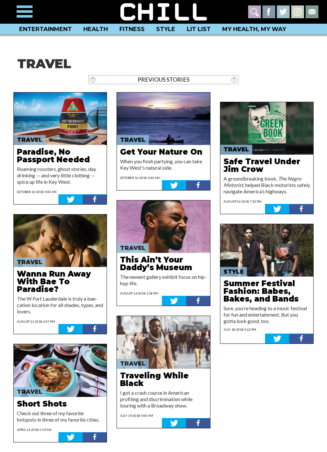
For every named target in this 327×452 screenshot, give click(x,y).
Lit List (199, 29)
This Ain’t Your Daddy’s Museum (156, 263)
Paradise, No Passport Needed (53, 155)
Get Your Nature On (161, 152)
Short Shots (42, 403)
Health (95, 29)
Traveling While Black (154, 379)
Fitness (132, 29)
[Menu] (24, 11)
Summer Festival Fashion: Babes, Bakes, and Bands (261, 291)
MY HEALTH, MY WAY (254, 29)
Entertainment (45, 29)
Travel (29, 139)
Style (165, 29)
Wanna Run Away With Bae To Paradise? (54, 281)
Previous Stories (163, 79)
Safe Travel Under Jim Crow (262, 165)
